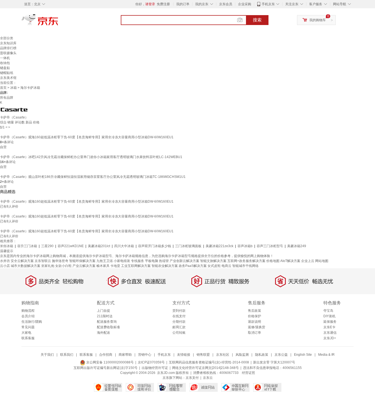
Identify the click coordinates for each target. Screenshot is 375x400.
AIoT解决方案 (290, 261)
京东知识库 (8, 43)
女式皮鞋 (214, 266)
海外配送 (103, 333)
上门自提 (103, 311)
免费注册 (163, 4)
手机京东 (268, 4)
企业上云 (307, 261)
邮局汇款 (179, 327)
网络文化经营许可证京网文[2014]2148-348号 (205, 368)
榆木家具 (103, 266)
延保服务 (330, 322)
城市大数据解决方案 (25, 266)
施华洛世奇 (60, 261)
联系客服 (28, 338)
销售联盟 (203, 355)
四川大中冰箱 (124, 246)
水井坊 (5, 261)
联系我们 (66, 355)
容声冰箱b (245, 246)
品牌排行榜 (8, 48)
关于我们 (47, 355)
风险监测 (242, 355)
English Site (303, 355)
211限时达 (105, 316)
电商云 (226, 266)
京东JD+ (329, 338)
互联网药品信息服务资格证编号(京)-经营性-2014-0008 (209, 362)
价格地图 (272, 261)
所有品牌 (6, 98)
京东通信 (330, 333)
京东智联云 (43, 261)
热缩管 (164, 261)
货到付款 (179, 311)
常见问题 (28, 327)
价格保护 (254, 316)
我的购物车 (317, 20)
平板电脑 (151, 261)
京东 (58, 22)
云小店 (5, 266)
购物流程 (28, 311)
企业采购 (244, 4)
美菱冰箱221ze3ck (219, 246)
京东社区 (222, 355)
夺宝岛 (328, 311)
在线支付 (179, 316)
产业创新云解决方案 (184, 261)
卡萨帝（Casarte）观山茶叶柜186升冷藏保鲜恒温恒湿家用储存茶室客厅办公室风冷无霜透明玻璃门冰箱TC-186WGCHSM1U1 (93, 177)
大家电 (26, 333)
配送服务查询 (107, 322)
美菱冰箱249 (296, 246)
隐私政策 (261, 355)
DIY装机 (329, 316)
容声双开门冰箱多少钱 (154, 246)
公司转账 (179, 333)
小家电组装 (122, 261)
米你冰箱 (6, 246)
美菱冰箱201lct (99, 246)
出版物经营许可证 (155, 368)
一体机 (5, 58)
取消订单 (254, 333)
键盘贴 (5, 68)
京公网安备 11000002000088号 (109, 362)
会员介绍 (28, 316)
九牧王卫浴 (104, 261)
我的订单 (182, 4)
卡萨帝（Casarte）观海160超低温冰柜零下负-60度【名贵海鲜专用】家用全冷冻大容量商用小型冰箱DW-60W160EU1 (86, 137)
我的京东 (201, 4)
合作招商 (105, 355)
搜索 (257, 20)
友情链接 (183, 355)
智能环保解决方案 (82, 261)
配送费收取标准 (108, 327)
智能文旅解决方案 (213, 261)
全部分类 (6, 38)
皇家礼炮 (47, 266)
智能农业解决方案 (165, 266)
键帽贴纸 (6, 73)
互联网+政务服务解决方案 (246, 261)
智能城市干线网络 (245, 266)
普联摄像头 (8, 53)
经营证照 (248, 373)
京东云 (208, 378)
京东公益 (281, 355)
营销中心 (144, 355)
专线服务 (137, 261)
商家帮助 (125, 355)
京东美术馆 (8, 78)
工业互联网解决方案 (136, 266)
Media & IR (326, 355)
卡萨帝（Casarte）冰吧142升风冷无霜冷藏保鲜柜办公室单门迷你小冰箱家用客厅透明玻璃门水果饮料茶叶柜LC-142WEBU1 (91, 157)
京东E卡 (329, 327)
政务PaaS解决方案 (193, 266)
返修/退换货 (256, 327)
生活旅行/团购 (31, 322)
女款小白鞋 (63, 266)
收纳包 (5, 63)
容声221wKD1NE (71, 246)
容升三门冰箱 (27, 246)
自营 (3, 147)
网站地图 (321, 261)
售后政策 (254, 311)
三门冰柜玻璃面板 (188, 246)
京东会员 (225, 4)
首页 (3, 88)
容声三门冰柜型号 (270, 246)
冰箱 (13, 88)
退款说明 (254, 322)
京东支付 (192, 378)
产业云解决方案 (84, 266)
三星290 (47, 246)
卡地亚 (115, 266)
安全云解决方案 (22, 261)
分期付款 (179, 322)
